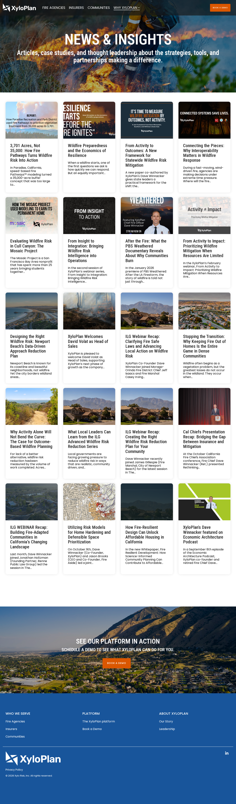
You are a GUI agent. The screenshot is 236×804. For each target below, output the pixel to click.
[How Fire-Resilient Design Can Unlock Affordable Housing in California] (147, 501)
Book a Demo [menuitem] (92, 729)
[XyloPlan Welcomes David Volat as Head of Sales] (89, 311)
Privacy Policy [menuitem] (14, 770)
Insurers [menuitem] (11, 729)
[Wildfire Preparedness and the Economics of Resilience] (89, 120)
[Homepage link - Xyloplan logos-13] (33, 763)
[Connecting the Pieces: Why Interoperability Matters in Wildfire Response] (204, 120)
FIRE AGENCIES (53, 7)
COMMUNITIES (99, 7)
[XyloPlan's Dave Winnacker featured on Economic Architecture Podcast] (204, 501)
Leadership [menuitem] (167, 729)
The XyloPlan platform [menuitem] (98, 721)
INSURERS (76, 7)
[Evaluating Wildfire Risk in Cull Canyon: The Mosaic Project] (32, 215)
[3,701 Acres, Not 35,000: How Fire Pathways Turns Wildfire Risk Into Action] (32, 120)
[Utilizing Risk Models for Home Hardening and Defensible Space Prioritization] (89, 501)
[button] (227, 753)
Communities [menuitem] (15, 736)
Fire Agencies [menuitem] (15, 721)
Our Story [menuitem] (166, 721)
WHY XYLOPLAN (125, 7)
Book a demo (220, 7)
